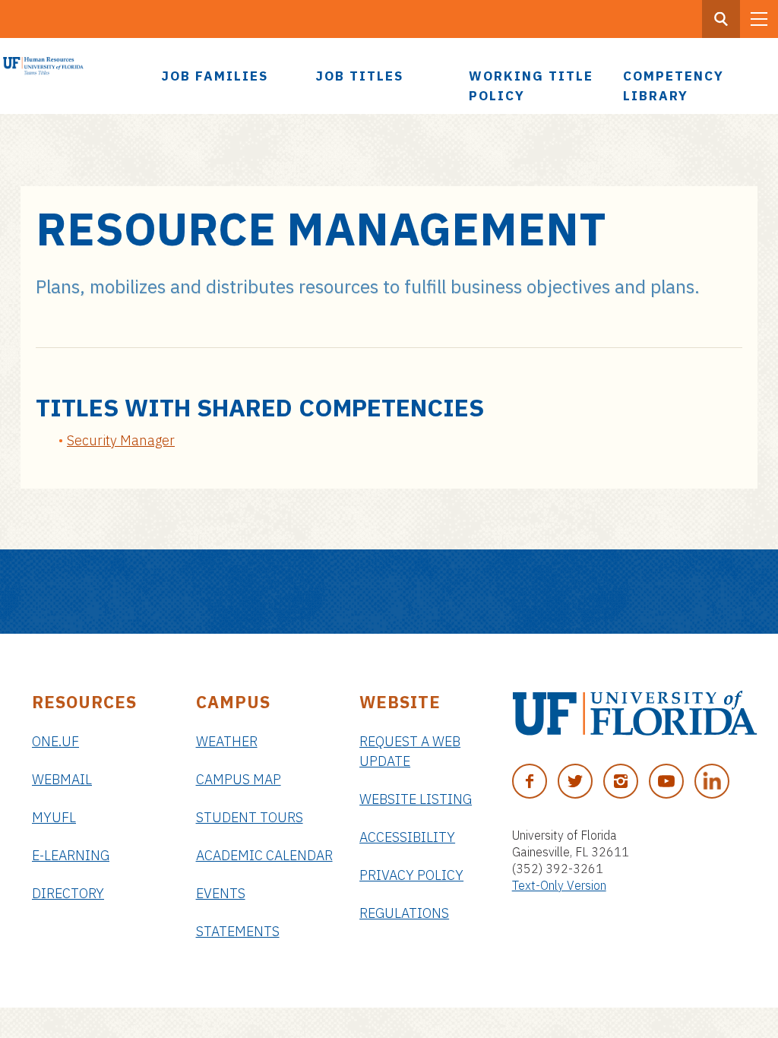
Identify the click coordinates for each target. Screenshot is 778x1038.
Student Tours (249, 817)
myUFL (54, 817)
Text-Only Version (559, 885)
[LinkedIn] (711, 781)
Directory (68, 893)
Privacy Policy (411, 875)
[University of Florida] (634, 713)
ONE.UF (55, 741)
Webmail (62, 779)
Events (220, 893)
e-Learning (70, 855)
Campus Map (238, 779)
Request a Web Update (409, 751)
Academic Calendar (264, 855)
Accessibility (407, 837)
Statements (238, 931)
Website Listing (415, 799)
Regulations (404, 913)
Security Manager (121, 440)
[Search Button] (721, 19)
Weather (227, 741)
